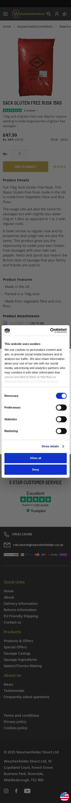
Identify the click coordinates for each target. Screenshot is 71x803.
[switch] (61, 408)
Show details (50, 446)
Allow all (35, 458)
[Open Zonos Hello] (62, 795)
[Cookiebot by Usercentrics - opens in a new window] (50, 330)
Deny (35, 469)
